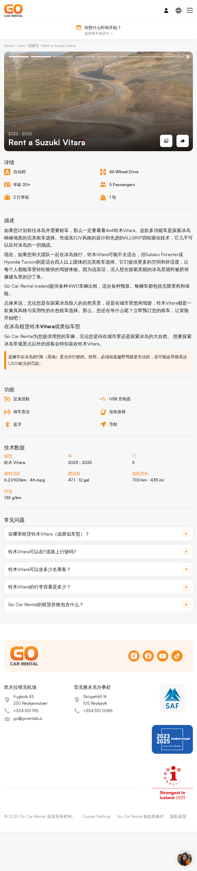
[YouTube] (162, 656)
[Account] (166, 10)
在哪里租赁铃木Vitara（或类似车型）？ (49, 534)
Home (9, 45)
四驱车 (33, 45)
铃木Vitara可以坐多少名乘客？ (39, 569)
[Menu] (189, 10)
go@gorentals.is (27, 718)
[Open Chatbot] (185, 858)
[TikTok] (177, 656)
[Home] (13, 10)
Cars (21, 45)
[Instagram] (134, 656)
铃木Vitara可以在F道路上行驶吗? (42, 551)
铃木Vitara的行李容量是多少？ (39, 586)
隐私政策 (178, 816)
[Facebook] (148, 656)
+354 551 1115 (25, 710)
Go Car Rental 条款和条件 (140, 816)
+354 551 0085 (98, 710)
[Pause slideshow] (188, 57)
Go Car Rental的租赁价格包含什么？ (46, 604)
